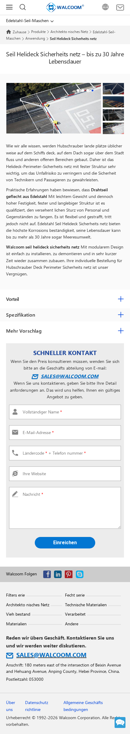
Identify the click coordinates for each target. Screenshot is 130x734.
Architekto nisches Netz (69, 31)
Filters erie (15, 595)
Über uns (10, 705)
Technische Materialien (86, 604)
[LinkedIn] (59, 575)
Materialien (16, 624)
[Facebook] (48, 575)
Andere (71, 624)
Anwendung (35, 38)
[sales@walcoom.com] (120, 8)
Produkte (38, 31)
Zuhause (19, 31)
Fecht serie (75, 595)
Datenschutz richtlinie (36, 705)
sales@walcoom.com (69, 376)
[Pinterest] (70, 575)
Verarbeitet (75, 614)
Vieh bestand (18, 614)
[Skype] (81, 575)
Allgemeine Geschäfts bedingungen (83, 705)
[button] (78, 90)
